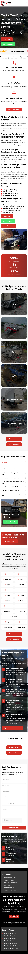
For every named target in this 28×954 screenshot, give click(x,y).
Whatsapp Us (11, 853)
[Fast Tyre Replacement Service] (3, 715)
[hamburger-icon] (25, 3)
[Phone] (3, 848)
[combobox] (3, 785)
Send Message (14, 827)
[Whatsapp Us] (3, 854)
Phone (8, 847)
